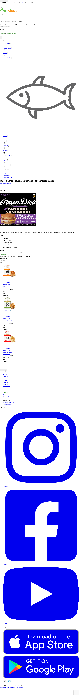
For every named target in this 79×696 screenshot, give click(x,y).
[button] (39, 190)
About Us (5, 375)
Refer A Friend (6, 386)
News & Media (7, 404)
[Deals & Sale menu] (10, 43)
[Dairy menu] (6, 141)
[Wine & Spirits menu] (10, 165)
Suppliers (5, 382)
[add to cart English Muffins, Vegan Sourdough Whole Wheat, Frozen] (4, 279)
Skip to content (4, 1)
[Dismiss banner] (1, 5)
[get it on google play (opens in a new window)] (41, 677)
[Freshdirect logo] (8, 11)
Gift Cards (5, 376)
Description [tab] (4, 230)
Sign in (3, 33)
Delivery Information (8, 395)
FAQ (4, 398)
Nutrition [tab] (14, 230)
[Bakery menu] (7, 150)
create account (11, 33)
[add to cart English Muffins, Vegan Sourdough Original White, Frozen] (4, 345)
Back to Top (3, 370)
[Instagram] (41, 484)
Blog (4, 378)
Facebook (5, 564)
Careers (5, 380)
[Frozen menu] (11, 155)
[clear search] (20, 21)
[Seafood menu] (7, 136)
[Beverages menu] (8, 146)
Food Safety (6, 384)
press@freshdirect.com (8, 402)
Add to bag (4, 254)
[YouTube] (41, 622)
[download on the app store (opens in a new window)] (41, 654)
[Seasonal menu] (8, 169)
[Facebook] (41, 562)
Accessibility (6, 396)
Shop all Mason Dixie (5, 183)
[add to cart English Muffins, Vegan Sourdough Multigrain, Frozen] (4, 313)
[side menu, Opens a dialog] (1, 7)
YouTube (5, 624)
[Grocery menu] (7, 160)
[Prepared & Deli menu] (11, 48)
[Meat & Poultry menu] (11, 58)
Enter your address (7, 18)
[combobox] (10, 21)
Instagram (5, 486)
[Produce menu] (7, 53)
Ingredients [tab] (22, 230)
